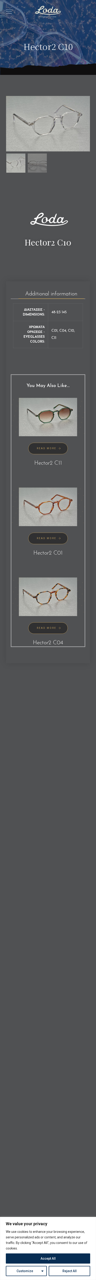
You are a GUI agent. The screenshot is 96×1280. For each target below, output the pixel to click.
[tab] (51, 292)
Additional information (51, 294)
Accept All (48, 1258)
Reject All (69, 1271)
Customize (25, 1271)
